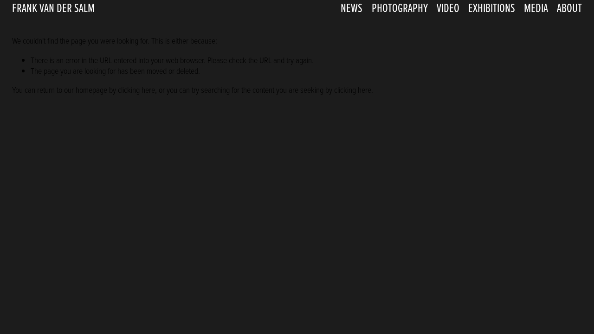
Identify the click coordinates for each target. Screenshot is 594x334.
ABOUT (569, 7)
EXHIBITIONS (491, 7)
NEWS (351, 7)
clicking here (136, 89)
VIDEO (448, 7)
